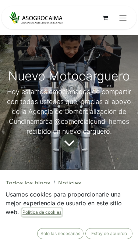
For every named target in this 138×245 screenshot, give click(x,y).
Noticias (69, 183)
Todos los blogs (28, 183)
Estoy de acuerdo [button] (109, 233)
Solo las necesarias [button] (60, 233)
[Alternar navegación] (123, 18)
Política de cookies (41, 212)
